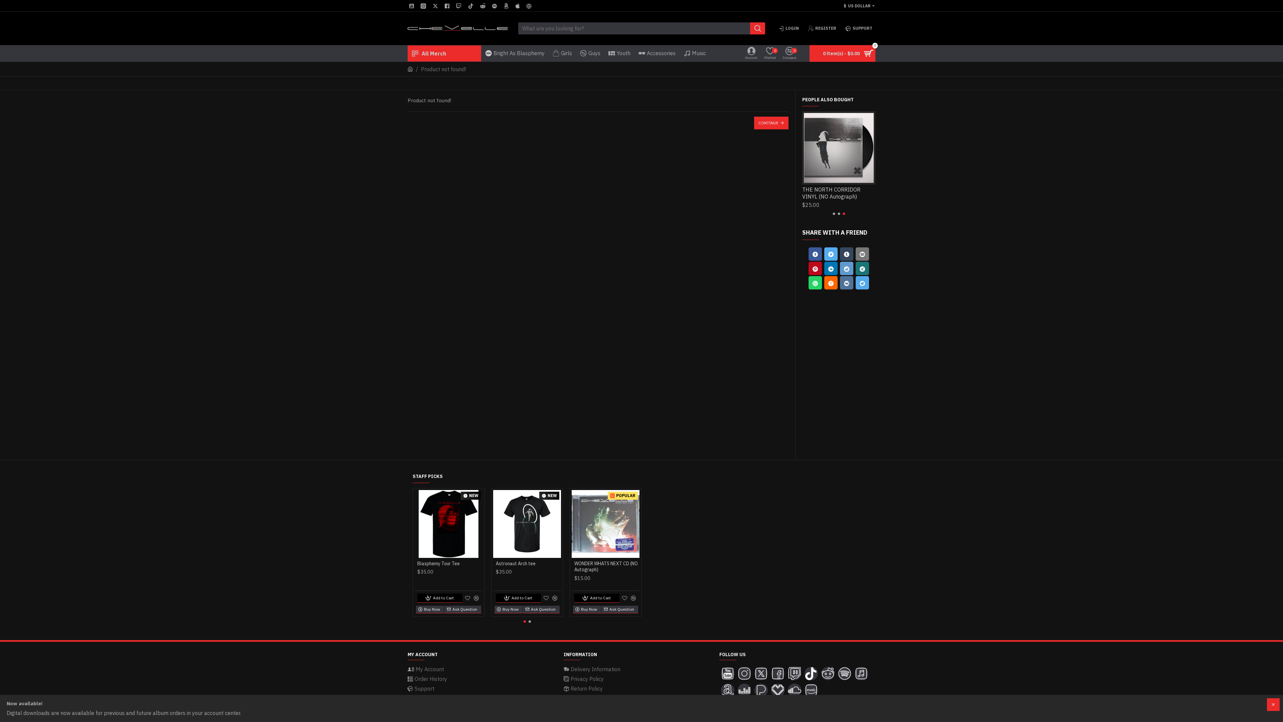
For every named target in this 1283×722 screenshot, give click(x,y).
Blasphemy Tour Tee (438, 564)
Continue (768, 122)
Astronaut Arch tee (516, 564)
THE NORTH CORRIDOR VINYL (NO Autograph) (831, 193)
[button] (834, 214)
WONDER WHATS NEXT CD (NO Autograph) (606, 567)
